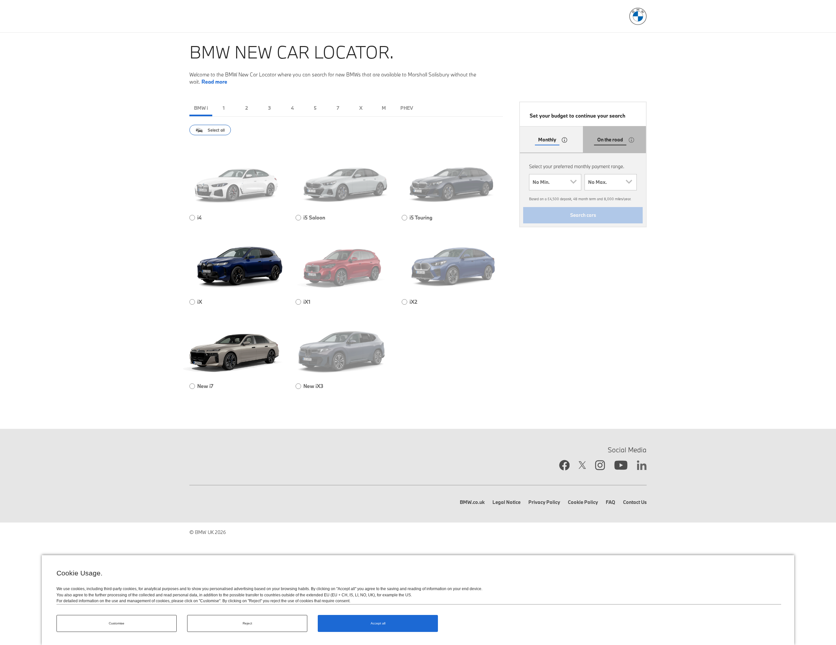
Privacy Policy (544, 502)
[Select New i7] (192, 386)
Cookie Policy (583, 502)
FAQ (610, 502)
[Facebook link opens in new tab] (564, 466)
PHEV (406, 108)
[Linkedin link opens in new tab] (642, 466)
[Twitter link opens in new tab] (582, 466)
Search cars (583, 215)
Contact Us (635, 502)
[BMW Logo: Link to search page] (638, 16)
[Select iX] (192, 302)
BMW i (201, 108)
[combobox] (555, 182)
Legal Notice (506, 502)
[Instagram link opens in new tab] (600, 466)
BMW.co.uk (472, 502)
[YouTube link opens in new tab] (621, 466)
